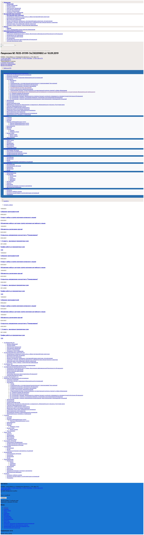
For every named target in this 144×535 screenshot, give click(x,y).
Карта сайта (7, 522)
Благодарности (11, 422)
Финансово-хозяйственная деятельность (18, 406)
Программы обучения (10, 441)
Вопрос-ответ (10, 428)
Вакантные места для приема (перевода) (18, 408)
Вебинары (13, 465)
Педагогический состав (13, 402)
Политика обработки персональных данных (16, 525)
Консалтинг (10, 455)
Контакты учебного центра (14, 475)
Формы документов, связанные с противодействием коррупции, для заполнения (30, 358)
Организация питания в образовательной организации (22, 412)
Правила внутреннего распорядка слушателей (20, 451)
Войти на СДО (7, 68)
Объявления (10, 435)
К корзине (3, 62)
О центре (6, 415)
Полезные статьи (12, 439)
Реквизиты (10, 478)
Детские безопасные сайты (14, 375)
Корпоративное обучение (14, 453)
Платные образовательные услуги (16, 405)
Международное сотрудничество (16, 411)
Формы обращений (12, 344)
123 (2, 250)
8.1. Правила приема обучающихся (19, 392)
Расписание (10, 461)
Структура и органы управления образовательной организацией (25, 381)
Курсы (12, 462)
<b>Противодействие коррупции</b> (14, 352)
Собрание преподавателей (10, 211)
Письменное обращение (14, 348)
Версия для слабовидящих (8, 64)
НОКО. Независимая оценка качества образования (21, 365)
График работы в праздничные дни (13, 247)
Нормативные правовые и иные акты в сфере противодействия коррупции (28, 354)
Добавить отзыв (14, 426)
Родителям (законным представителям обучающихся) (22, 374)
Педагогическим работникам (15, 371)
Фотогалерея (10, 438)
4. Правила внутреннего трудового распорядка (23, 388)
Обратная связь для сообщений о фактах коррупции (21, 361)
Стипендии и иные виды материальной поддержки (21, 409)
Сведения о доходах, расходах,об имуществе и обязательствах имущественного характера (32, 359)
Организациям (8, 452)
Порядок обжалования (13, 349)
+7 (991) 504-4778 (16, 58)
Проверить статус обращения (15, 351)
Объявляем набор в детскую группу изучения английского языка (23, 223)
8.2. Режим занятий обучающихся (19, 394)
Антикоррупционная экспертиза (16, 355)
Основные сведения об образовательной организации (19, 523)
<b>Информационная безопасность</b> (15, 367)
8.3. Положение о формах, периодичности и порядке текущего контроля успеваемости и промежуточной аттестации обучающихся (46, 395)
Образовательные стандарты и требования (19, 414)
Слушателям (7, 446)
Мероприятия (10, 436)
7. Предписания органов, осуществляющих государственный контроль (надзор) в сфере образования (38, 391)
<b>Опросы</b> (8, 364)
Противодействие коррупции (12, 527)
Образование (10, 399)
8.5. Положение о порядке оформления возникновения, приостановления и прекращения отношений (38, 398)
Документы (10, 382)
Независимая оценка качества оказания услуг (16, 526)
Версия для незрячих (6, 65)
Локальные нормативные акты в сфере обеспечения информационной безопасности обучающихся (35, 368)
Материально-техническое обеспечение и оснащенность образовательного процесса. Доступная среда (36, 404)
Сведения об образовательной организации (16, 378)
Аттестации (10, 469)
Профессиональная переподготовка (17, 443)
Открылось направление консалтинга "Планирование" (19, 235)
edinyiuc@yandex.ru (6, 60)
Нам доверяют (11, 431)
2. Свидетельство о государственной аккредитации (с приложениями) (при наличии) (33, 385)
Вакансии (9, 423)
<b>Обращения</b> (9, 342)
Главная (6, 508)
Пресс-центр (7, 432)
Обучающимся (11, 372)
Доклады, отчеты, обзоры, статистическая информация (22, 362)
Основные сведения (12, 379)
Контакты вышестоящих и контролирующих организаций (23, 476)
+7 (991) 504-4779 (38, 58)
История (9, 418)
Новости (9, 433)
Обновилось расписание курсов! (11, 229)
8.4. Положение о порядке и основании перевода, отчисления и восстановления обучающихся (36, 396)
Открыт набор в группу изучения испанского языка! (18, 217)
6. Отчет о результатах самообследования (21, 389)
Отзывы (9, 425)
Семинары (13, 463)
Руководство (10, 401)
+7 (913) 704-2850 (27, 58)
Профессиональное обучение (15, 445)
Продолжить (10, 62)
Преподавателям (8, 459)
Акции (8, 449)
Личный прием (11, 345)
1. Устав (12, 384)
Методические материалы (14, 357)
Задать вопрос (14, 429)
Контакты (6, 473)
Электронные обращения (14, 347)
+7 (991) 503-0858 (5, 58)
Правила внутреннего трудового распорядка (19, 470)
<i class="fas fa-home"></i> (11, 377)
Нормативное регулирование (15, 369)
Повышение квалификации (14, 442)
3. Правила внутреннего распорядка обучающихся (24, 386)
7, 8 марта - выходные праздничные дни (15, 241)
